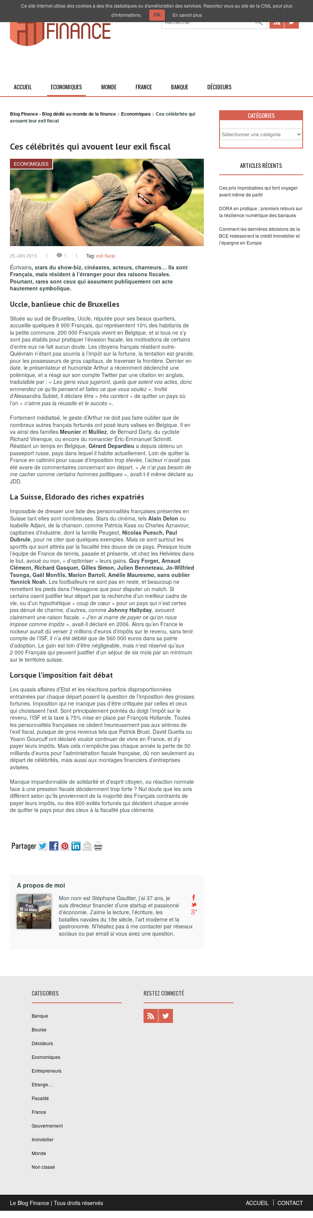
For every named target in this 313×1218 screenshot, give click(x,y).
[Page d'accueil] (60, 45)
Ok (157, 15)
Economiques (66, 86)
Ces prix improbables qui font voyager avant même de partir (258, 191)
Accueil (23, 86)
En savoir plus (187, 14)
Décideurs (219, 86)
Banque (179, 86)
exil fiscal (105, 255)
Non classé (43, 1166)
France (144, 86)
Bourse (39, 1029)
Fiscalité (40, 1098)
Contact (290, 1203)
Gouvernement (47, 1125)
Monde (108, 86)
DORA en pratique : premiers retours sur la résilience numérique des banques (260, 211)
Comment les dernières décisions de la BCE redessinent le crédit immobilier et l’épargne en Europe (259, 236)
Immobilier (42, 1139)
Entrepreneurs (46, 1070)
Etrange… (42, 1084)
